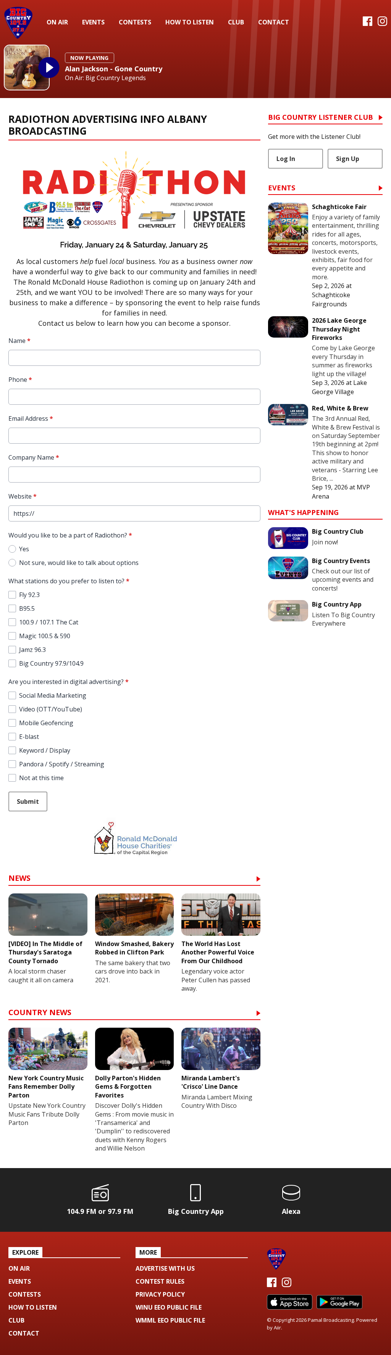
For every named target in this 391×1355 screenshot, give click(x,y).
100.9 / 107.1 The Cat (48, 622)
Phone (20, 379)
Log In (285, 158)
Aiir (277, 1327)
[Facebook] (367, 23)
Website (22, 496)
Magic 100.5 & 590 (44, 636)
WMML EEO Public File (170, 1320)
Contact (273, 22)
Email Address (30, 418)
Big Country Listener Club (320, 118)
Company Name (33, 457)
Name (19, 340)
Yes (24, 549)
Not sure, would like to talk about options (79, 562)
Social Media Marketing (52, 695)
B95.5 (27, 608)
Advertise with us (165, 1268)
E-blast (29, 736)
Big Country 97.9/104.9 (51, 663)
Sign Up (347, 158)
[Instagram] (382, 23)
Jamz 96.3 (32, 649)
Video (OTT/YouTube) (50, 709)
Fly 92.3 (29, 595)
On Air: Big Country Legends (105, 78)
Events (93, 22)
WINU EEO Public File (169, 1307)
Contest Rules (160, 1281)
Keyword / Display (44, 750)
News (19, 878)
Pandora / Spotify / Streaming (61, 764)
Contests (135, 22)
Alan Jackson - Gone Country (113, 68)
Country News (39, 1013)
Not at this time (41, 778)
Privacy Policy (160, 1294)
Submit (28, 801)
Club (236, 22)
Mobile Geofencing (46, 723)
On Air (57, 22)
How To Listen (189, 22)
